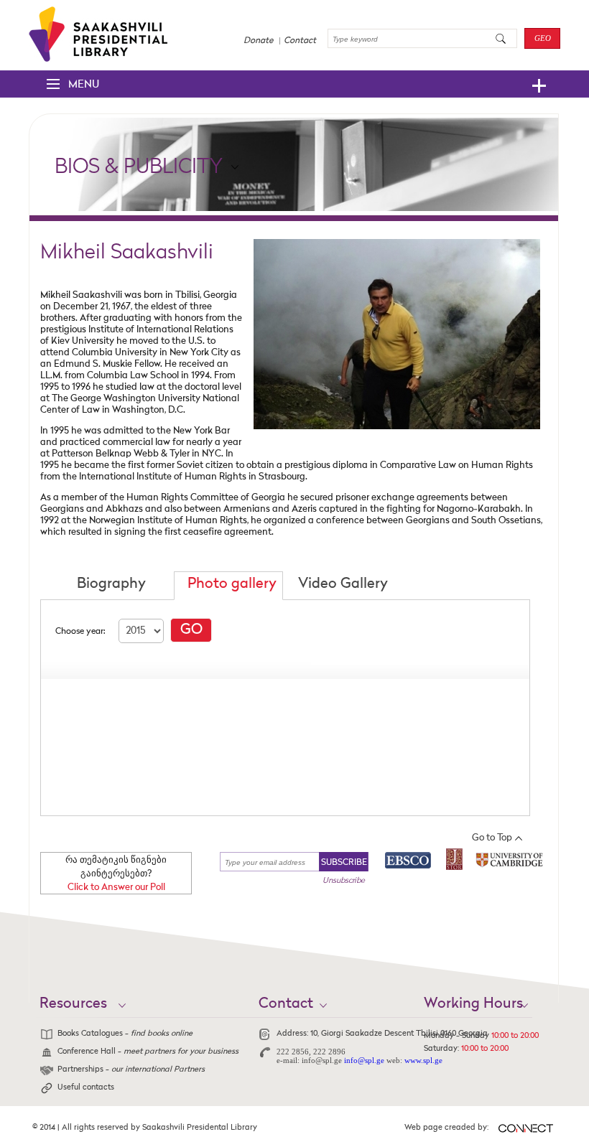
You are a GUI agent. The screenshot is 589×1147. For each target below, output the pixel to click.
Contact (300, 41)
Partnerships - (131, 1070)
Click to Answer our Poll (116, 887)
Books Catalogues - (125, 1034)
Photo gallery (232, 584)
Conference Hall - (147, 1052)
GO (191, 630)
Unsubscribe (344, 881)
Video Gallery (343, 584)
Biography (111, 584)
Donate (258, 41)
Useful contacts (85, 1088)
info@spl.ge (364, 1060)
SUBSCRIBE (344, 862)
